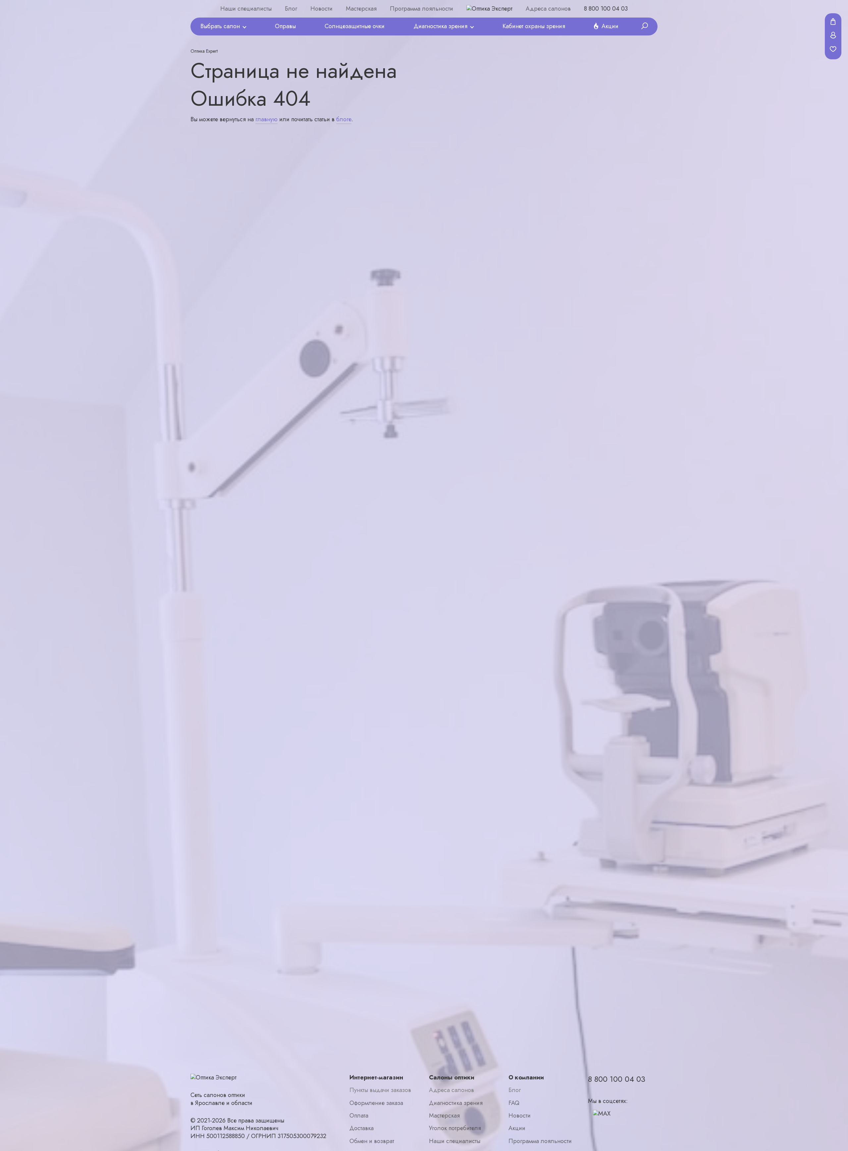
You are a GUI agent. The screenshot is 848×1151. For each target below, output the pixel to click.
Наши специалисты (246, 9)
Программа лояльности (421, 9)
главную (266, 119)
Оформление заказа (376, 1103)
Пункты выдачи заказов (380, 1090)
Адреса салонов (548, 9)
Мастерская (361, 9)
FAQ (513, 1103)
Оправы (285, 26)
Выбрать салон (220, 26)
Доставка (361, 1128)
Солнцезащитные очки (355, 26)
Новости (321, 9)
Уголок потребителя (455, 1128)
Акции (610, 26)
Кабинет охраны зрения (534, 26)
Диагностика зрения (440, 26)
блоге (343, 119)
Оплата (358, 1116)
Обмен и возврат (371, 1141)
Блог (291, 9)
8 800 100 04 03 (606, 9)
